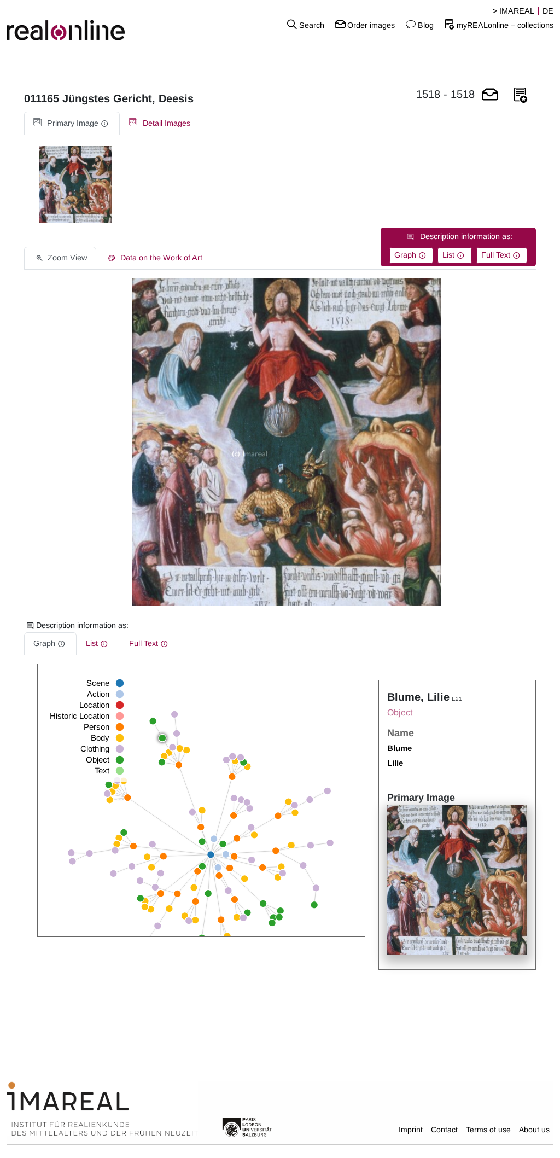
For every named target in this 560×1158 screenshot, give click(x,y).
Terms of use (488, 1129)
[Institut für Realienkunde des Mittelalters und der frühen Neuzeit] (102, 1108)
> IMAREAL (513, 11)
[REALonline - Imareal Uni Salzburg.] (93, 24)
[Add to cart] (490, 95)
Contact (444, 1129)
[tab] (72, 123)
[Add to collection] (520, 95)
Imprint (411, 1129)
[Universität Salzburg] (247, 1126)
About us (534, 1129)
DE (547, 11)
